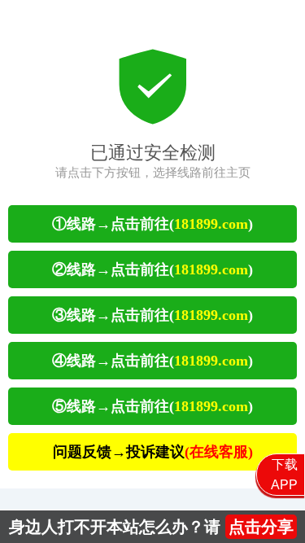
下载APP (284, 475)
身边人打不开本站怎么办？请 (151, 527)
